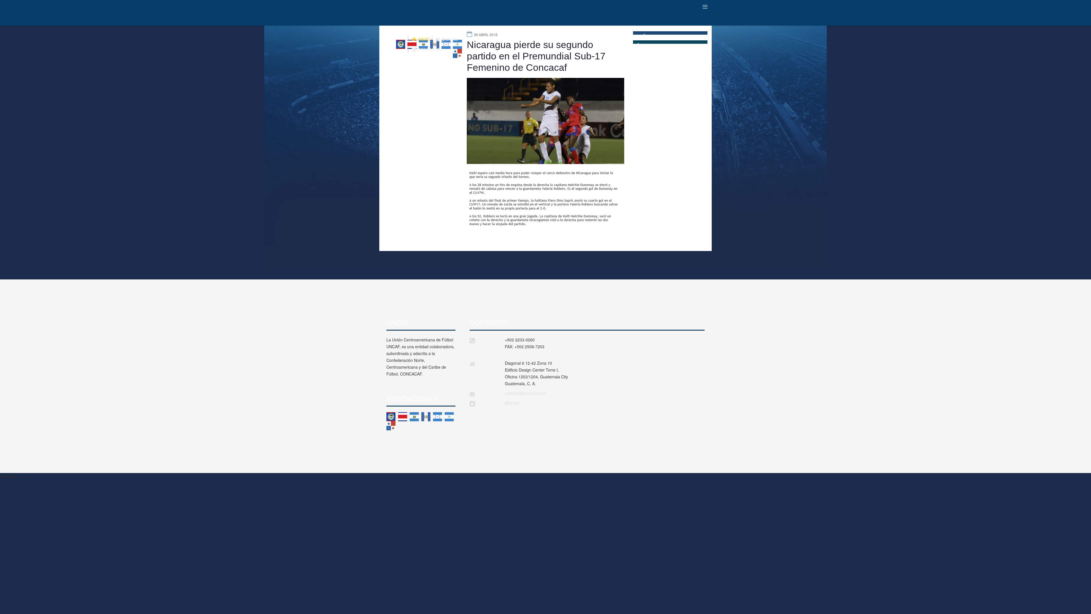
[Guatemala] (425, 416)
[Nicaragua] (449, 416)
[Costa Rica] (402, 416)
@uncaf (512, 403)
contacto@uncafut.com (525, 393)
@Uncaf (449, 39)
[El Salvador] (414, 416)
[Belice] (390, 416)
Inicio (423, 39)
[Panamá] (390, 425)
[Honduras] (437, 416)
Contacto (428, 49)
